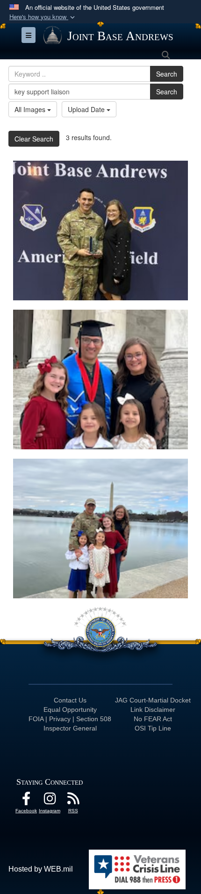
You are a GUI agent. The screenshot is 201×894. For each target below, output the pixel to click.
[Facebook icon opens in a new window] (26, 801)
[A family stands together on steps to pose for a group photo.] (100, 379)
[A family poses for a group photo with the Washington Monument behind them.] (100, 528)
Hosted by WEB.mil (40, 869)
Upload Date (87, 109)
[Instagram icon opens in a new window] (49, 801)
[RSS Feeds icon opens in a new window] (73, 801)
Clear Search (33, 138)
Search (166, 73)
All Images (30, 109)
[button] (43, 17)
